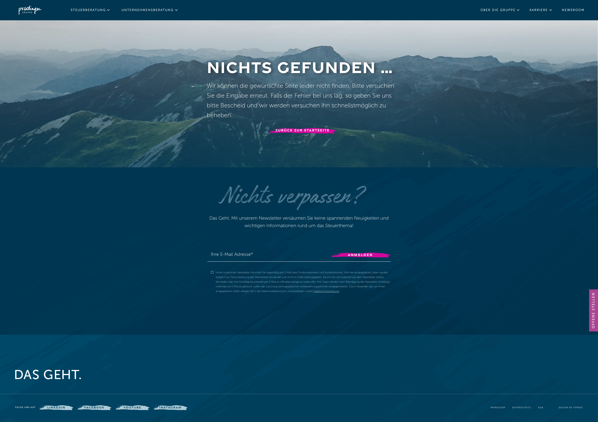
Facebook (94, 407)
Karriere (539, 10)
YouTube (132, 407)
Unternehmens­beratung (147, 10)
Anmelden (360, 255)
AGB (540, 408)
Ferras (578, 408)
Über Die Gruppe (498, 10)
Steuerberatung (88, 10)
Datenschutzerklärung (326, 291)
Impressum (497, 408)
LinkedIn (56, 407)
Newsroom (573, 10)
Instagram (170, 407)
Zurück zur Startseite (302, 130)
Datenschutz (521, 408)
